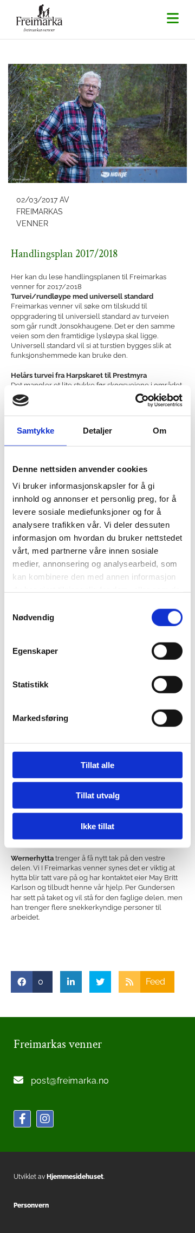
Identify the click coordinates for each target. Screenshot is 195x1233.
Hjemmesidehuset (75, 1176)
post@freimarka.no (70, 1080)
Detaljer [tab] (98, 430)
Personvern (31, 1205)
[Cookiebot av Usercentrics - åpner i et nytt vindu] (138, 400)
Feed (155, 981)
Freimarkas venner (58, 1044)
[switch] (167, 650)
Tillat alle (97, 764)
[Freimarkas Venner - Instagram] (45, 1119)
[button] (172, 19)
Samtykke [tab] (35, 430)
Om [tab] (159, 430)
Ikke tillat (97, 825)
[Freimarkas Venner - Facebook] (22, 1119)
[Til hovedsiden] (42, 18)
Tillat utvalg (98, 795)
